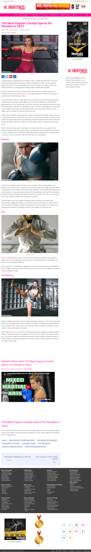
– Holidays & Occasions (74, 474)
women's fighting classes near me (35, 446)
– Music (48, 490)
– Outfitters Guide (5, 500)
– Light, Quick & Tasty (74, 476)
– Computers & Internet (29, 486)
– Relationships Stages (52, 476)
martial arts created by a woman (12, 446)
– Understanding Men (52, 480)
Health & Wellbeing (23, 14)
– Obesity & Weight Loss (29, 476)
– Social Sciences (51, 508)
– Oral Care (3, 492)
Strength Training (24, 30)
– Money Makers (27, 493)
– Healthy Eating (73, 473)
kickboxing (13, 332)
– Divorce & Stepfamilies (29, 500)
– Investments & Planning (29, 489)
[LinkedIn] (79, 1)
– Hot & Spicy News (51, 486)
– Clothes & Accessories (6, 486)
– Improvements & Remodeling (76, 487)
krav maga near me (44, 443)
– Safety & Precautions (6, 503)
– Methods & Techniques (29, 492)
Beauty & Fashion (65, 14)
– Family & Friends (28, 502)
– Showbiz (49, 493)
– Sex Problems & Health (52, 477)
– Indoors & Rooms (73, 489)
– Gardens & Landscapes (75, 486)
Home (15, 14)
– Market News (27, 490)
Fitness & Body (34, 14)
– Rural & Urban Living (52, 506)
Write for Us (79, 550)
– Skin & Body (4, 493)
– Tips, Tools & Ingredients (75, 480)
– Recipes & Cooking (74, 478)
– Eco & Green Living (51, 500)
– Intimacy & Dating (51, 473)
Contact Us (65, 550)
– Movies (49, 489)
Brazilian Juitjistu (6, 258)
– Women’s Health (5, 477)
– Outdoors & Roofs (73, 490)
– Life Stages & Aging (6, 474)
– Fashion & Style (5, 487)
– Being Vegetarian (73, 471)
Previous (8, 460)
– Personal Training (28, 477)
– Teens (25, 510)
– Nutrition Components (74, 477)
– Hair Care (3, 489)
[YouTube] (83, 1)
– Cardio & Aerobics (28, 471)
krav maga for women (29, 443)
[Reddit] (81, 1)
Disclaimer (72, 550)
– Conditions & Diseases (6, 473)
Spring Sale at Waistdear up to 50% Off (17, 457)
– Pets (25, 508)
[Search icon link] (86, 15)
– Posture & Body (28, 478)
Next (54, 462)
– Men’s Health (4, 476)
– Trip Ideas (3, 509)
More (74, 14)
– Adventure (4, 499)
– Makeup (3, 490)
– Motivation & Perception (52, 502)
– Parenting (26, 506)
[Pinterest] (77, 1)
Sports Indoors (14, 30)
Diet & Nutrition (54, 14)
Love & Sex (44, 14)
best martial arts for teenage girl (47, 440)
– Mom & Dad (27, 505)
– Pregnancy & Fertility (29, 509)
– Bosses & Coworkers (29, 499)
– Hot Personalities (51, 487)
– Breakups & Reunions (52, 471)
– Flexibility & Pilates (28, 474)
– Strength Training (28, 480)
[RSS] (70, 537)
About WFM (58, 550)
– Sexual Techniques (51, 478)
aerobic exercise (26, 93)
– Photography (4, 502)
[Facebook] (71, 1)
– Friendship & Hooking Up (53, 474)
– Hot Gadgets (27, 487)
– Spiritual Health (5, 478)
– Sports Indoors (5, 505)
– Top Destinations (5, 508)
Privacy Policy (86, 550)
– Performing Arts (51, 492)
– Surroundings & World (52, 509)
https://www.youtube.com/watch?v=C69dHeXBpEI (16, 369)
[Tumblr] (85, 1)
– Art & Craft (49, 499)
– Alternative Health (5, 471)
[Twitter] (73, 1)
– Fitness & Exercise (28, 473)
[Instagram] (75, 1)
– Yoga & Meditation (5, 480)
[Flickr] (64, 537)
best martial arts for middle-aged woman (22, 440)
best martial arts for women (10, 443)
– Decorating (72, 483)
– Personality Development (53, 505)
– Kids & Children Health (29, 503)
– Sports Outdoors (5, 506)
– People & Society (51, 503)
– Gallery (71, 485)
